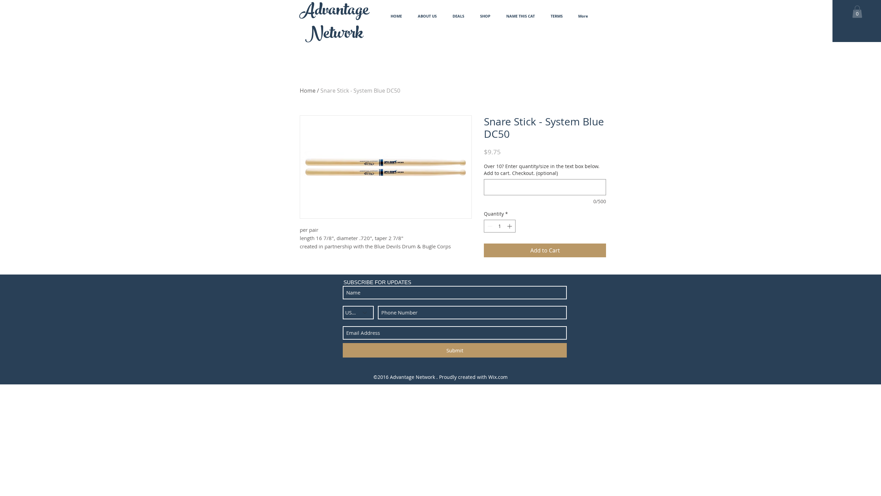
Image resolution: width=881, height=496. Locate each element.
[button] (857, 12)
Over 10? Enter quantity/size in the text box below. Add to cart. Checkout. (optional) (541, 169)
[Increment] (510, 226)
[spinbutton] (499, 226)
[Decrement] (489, 226)
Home (308, 90)
